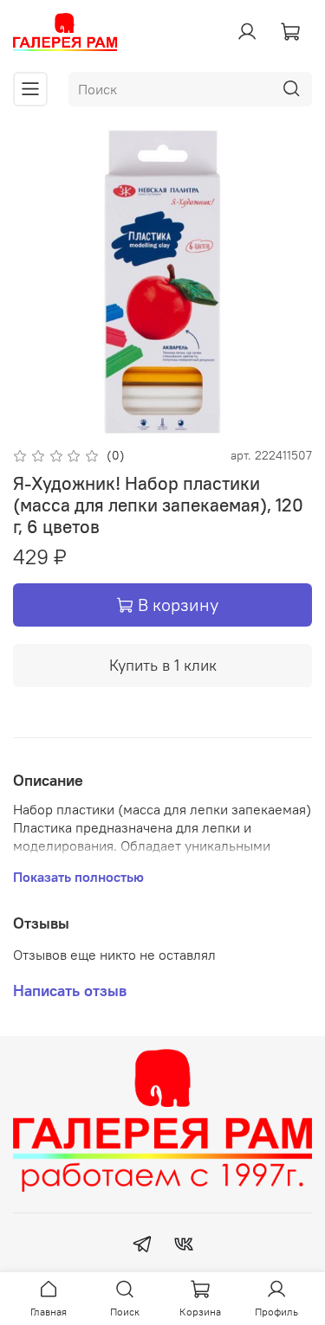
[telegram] (142, 1246)
